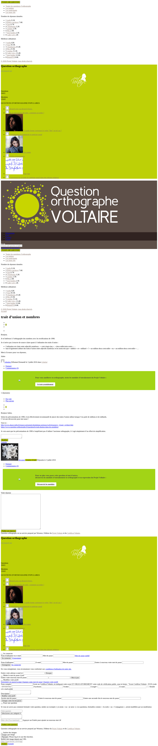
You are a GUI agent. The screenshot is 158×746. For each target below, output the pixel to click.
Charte (8, 239)
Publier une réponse (8, 531)
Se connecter (16, 665)
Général (44, 362)
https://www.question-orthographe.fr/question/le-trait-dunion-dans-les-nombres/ (30, 427)
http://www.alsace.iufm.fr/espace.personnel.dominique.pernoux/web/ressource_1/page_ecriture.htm (37, 425)
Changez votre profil (50, 682)
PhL (8, 31)
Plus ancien (10, 401)
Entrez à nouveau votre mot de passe (108, 662)
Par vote (9, 399)
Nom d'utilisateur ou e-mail (11, 656)
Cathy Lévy (11, 35)
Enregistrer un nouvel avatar (11, 682)
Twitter (65, 687)
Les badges (10, 8)
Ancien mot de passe (8, 698)
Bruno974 (11, 57)
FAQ (7, 235)
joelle (9, 20)
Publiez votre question (9, 724)
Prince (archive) (13, 22)
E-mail (38, 662)
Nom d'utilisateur (7, 662)
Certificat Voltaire (73, 533)
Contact (8, 237)
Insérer (4, 744)
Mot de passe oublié (82, 656)
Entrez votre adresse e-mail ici (12, 673)
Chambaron (11, 26)
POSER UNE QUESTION (10, 2)
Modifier (4, 440)
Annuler (4, 442)
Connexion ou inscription (10, 248)
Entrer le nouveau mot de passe (49, 698)
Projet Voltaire (57, 533)
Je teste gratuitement (45, 384)
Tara (9, 24)
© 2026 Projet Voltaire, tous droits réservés (16, 61)
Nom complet (6, 684)
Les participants (11, 10)
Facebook (37, 687)
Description (5, 694)
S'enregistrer (16, 658)
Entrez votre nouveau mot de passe (13, 678)
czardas (10, 29)
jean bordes (11, 33)
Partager (9, 366)
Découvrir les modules (45, 484)
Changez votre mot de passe (32, 682)
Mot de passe (48, 656)
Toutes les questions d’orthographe (18, 6)
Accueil (4, 311)
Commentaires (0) (12, 368)
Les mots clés (10, 12)
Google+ (94, 687)
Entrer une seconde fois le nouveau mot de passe (101, 698)
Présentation (10, 233)
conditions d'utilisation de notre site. (58, 669)
